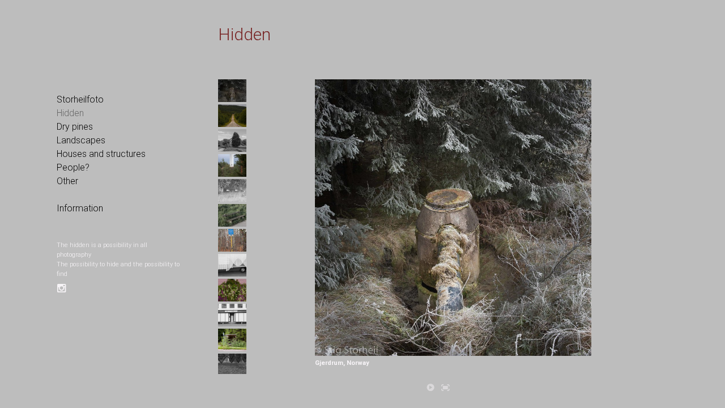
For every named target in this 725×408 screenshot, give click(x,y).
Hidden (70, 113)
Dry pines (75, 126)
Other (67, 181)
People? (73, 167)
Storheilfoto (80, 99)
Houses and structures (101, 153)
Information (80, 208)
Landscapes (81, 140)
